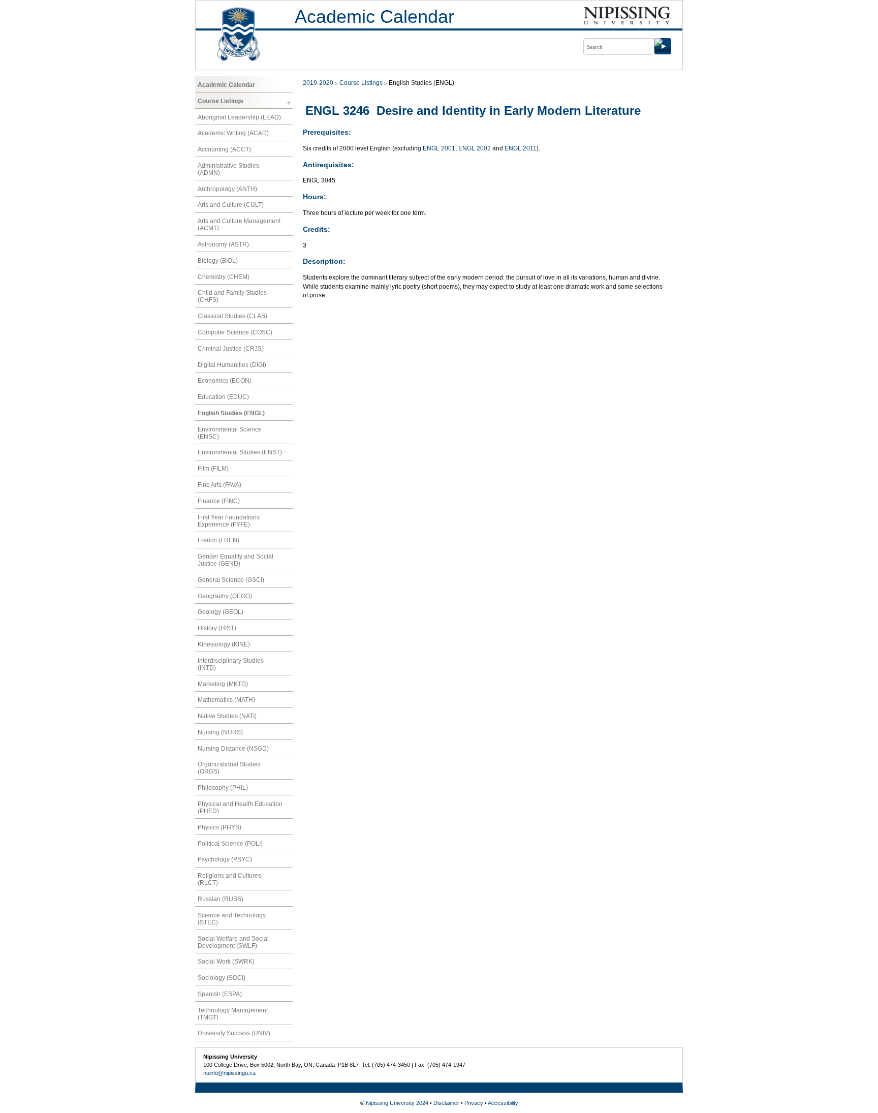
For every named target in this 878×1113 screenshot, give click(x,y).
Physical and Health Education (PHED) (240, 807)
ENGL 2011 (521, 148)
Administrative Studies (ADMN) (228, 169)
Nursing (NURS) (220, 732)
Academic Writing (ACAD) (233, 133)
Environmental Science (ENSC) (230, 433)
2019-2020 (318, 82)
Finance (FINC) (219, 501)
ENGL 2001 (439, 148)
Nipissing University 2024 (397, 1103)
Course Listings (220, 101)
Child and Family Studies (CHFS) (232, 296)
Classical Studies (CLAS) (232, 316)
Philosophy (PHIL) (223, 787)
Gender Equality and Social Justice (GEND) (235, 560)
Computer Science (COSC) (235, 332)
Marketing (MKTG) (223, 684)
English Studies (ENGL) (231, 413)
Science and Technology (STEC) (232, 919)
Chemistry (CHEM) (223, 277)
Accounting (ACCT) (224, 149)
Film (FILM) (213, 468)
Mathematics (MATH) (226, 699)
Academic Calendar (374, 16)
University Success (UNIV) (234, 1033)
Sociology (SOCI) (221, 977)
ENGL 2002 (474, 148)
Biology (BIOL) (218, 260)
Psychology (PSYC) (225, 859)
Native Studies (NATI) (227, 716)
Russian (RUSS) (220, 899)
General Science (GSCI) (231, 579)
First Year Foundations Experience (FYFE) (229, 521)
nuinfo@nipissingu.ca (229, 1073)
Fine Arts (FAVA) (219, 484)
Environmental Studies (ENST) (240, 452)
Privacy (473, 1103)
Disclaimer (446, 1103)
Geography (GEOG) (225, 596)
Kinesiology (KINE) (224, 644)
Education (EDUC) (223, 396)
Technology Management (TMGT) (233, 1014)
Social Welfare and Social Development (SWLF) (233, 942)
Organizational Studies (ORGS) (229, 768)
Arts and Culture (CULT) (231, 204)
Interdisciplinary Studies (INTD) (231, 664)
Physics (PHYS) (219, 827)
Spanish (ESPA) (220, 994)
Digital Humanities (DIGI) (232, 364)
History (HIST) (217, 628)
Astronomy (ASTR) (223, 244)
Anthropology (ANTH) (227, 189)
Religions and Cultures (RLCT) (229, 879)
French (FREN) (218, 540)
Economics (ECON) (225, 380)
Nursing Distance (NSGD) (233, 748)
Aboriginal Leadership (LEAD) (239, 117)
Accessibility (503, 1103)
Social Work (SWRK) (226, 961)
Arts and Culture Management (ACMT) (239, 225)
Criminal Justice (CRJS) (231, 348)
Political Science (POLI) (230, 843)
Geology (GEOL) (220, 611)
